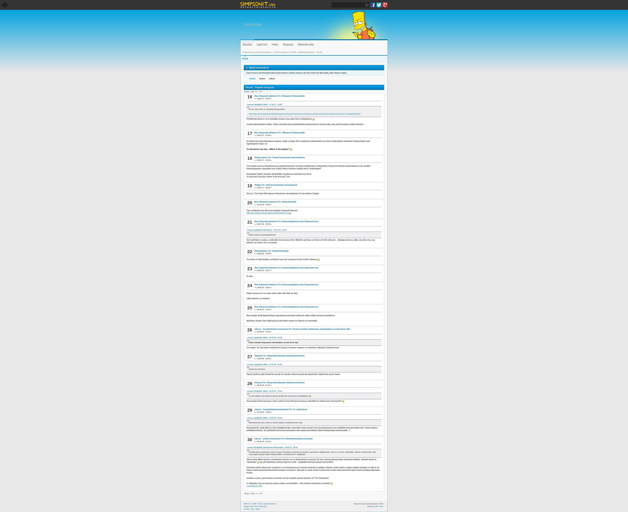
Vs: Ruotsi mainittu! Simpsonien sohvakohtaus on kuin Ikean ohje (319, 329)
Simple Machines (270, 504)
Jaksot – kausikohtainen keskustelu (271, 329)
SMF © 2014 (258, 504)
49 (261, 92)
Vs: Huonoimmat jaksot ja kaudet (297, 439)
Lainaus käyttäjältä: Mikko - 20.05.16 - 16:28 (264, 337)
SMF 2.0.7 (248, 504)
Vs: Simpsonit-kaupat (278, 251)
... (259, 92)
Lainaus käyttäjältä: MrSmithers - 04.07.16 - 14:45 (267, 230)
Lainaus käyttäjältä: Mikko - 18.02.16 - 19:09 (264, 418)
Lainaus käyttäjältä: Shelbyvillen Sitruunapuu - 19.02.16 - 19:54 (272, 447)
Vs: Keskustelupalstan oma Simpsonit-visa (298, 221)
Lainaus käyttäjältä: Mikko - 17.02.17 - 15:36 (264, 104)
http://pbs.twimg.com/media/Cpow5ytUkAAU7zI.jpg (268, 213)
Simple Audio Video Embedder (255, 506)
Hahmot (258, 356)
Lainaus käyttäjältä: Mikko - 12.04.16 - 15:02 (264, 364)
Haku (366, 5)
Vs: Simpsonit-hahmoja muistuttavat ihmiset (284, 356)
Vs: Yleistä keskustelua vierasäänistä (279, 185)
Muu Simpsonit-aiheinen (265, 96)
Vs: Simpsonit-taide (287, 202)
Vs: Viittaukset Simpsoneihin (291, 96)
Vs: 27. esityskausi (298, 409)
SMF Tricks (379, 506)
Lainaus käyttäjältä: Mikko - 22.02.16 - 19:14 (264, 391)
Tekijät (257, 185)
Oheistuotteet (260, 157)
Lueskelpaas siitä (254, 486)
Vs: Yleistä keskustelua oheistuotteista (287, 157)
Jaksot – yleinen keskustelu (267, 439)
